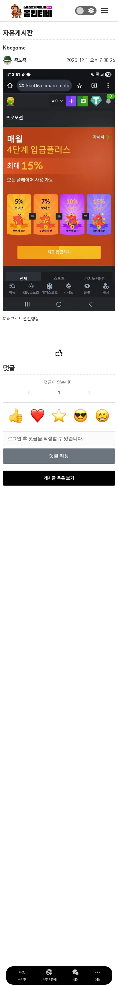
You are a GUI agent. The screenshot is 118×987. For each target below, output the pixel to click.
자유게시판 (18, 32)
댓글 (9, 368)
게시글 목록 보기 (59, 478)
